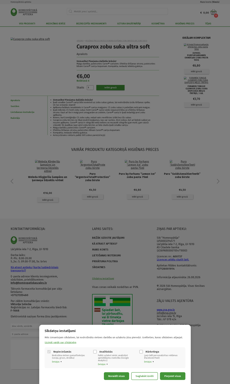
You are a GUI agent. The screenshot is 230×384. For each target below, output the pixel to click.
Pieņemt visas (172, 376)
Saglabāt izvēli (145, 376)
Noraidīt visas (116, 376)
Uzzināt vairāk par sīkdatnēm (60, 342)
